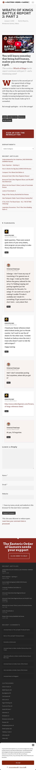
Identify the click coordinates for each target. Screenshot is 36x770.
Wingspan (15, 676)
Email (4, 484)
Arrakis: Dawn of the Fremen (20, 664)
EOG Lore (4, 699)
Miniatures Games (8, 23)
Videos (17, 23)
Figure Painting (6, 703)
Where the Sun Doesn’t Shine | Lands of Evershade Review (17, 605)
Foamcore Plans (6, 706)
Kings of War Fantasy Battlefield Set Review (15, 194)
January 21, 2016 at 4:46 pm (13, 270)
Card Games (5, 696)
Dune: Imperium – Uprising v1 (10, 165)
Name (5, 475)
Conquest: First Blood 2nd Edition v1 (13, 172)
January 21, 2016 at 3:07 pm (11, 237)
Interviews (4, 712)
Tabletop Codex (6, 732)
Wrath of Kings (7, 120)
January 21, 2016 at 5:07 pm (11, 325)
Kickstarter (5, 716)
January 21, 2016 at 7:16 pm (13, 369)
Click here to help (19, 556)
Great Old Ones (6, 709)
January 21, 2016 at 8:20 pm (11, 401)
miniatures (22, 117)
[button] (33, 745)
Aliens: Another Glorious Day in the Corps (17, 649)
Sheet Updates (6, 728)
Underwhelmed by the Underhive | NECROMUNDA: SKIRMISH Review (17, 570)
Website (5, 494)
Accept (18, 763)
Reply (6, 252)
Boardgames (5, 693)
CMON (4, 117)
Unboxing (4, 735)
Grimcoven (13, 642)
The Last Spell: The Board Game (21, 630)
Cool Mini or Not (12, 117)
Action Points (5, 687)
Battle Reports (23, 21)
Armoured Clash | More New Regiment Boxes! (15, 176)
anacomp (8, 235)
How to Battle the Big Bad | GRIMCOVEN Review (16, 169)
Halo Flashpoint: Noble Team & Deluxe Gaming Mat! (17, 198)
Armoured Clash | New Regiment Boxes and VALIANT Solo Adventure (17, 599)
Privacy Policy (22, 767)
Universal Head (11, 269)
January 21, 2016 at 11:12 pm (13, 429)
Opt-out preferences (14, 767)
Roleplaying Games (7, 725)
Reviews (4, 722)
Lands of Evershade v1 (9, 191)
